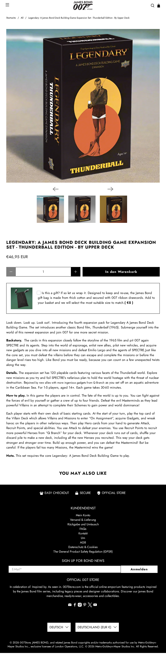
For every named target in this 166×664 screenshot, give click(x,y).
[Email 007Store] (70, 605)
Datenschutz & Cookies (83, 547)
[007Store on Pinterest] (85, 605)
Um (83, 538)
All (22, 18)
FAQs (83, 529)
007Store (25, 643)
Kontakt (83, 533)
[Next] (110, 189)
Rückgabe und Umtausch (83, 524)
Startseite (11, 18)
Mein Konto (83, 515)
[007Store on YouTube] (95, 605)
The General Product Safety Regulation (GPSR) (83, 551)
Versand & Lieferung (83, 520)
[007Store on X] (90, 606)
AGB (83, 542)
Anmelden (139, 569)
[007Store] (83, 5)
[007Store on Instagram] (80, 605)
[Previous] (55, 189)
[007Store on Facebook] (75, 605)
